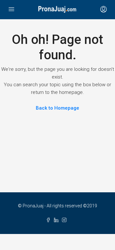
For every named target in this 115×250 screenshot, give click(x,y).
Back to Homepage (57, 108)
